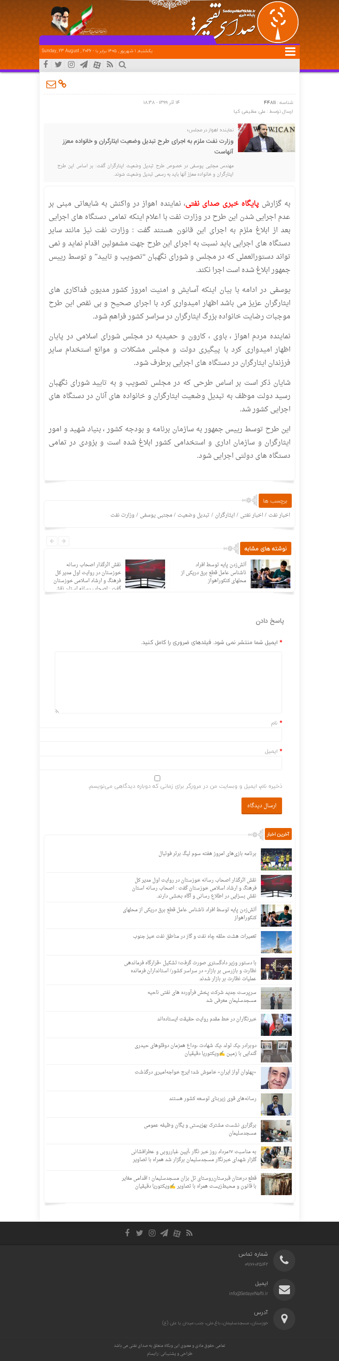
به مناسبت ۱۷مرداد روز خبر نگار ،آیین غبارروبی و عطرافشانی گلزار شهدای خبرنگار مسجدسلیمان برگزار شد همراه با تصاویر (193, 1156)
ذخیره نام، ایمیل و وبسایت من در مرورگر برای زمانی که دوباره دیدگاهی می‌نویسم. (185, 786)
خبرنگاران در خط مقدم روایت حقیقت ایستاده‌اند (206, 1019)
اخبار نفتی (251, 515)
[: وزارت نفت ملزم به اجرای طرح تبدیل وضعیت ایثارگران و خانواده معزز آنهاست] (51, 84)
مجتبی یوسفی (156, 515)
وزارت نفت (122, 515)
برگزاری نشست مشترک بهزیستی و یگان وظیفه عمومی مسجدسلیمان (200, 1129)
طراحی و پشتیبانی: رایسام (169, 1353)
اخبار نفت (279, 515)
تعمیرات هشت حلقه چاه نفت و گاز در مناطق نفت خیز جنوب (194, 936)
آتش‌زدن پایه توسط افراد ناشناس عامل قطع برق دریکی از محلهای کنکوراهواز (213, 573)
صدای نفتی (138, 1345)
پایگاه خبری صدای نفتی (223, 204)
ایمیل (271, 751)
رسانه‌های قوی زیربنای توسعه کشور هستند (212, 1099)
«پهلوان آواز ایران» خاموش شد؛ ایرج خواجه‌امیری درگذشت (195, 1072)
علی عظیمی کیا (250, 111)
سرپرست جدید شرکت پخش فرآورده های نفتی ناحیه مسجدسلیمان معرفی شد (201, 996)
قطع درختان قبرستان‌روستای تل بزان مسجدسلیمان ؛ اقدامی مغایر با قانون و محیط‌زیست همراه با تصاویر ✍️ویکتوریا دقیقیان (189, 1182)
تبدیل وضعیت (193, 515)
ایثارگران (225, 515)
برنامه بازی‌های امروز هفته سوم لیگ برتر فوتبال (207, 854)
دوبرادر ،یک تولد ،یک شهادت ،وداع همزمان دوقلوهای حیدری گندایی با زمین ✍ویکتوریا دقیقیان (195, 1049)
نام (274, 723)
